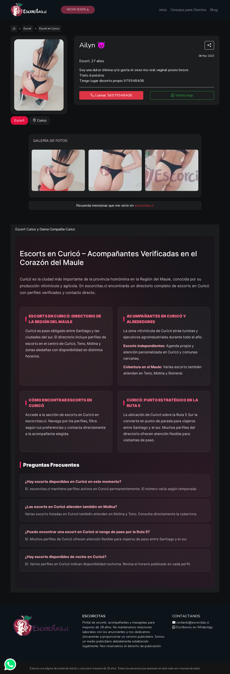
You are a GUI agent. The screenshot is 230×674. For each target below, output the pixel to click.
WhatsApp (184, 95)
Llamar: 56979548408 (113, 95)
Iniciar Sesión (76, 9)
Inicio (163, 9)
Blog (214, 9)
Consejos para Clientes (188, 9)
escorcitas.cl (144, 205)
